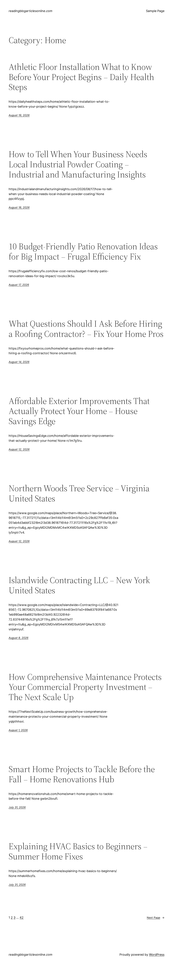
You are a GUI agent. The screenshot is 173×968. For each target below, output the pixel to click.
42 (21, 917)
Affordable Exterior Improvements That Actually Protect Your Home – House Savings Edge (79, 411)
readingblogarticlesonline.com (30, 11)
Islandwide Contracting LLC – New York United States (79, 585)
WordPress (156, 954)
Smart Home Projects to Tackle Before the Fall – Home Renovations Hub (82, 774)
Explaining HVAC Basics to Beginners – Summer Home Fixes (78, 851)
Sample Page (155, 11)
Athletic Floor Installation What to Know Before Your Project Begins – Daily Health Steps (81, 77)
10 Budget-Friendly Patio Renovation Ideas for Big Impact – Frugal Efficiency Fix (83, 251)
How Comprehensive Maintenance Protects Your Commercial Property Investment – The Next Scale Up (85, 687)
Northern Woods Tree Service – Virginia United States (79, 493)
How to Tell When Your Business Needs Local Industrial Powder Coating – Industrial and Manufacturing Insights (78, 164)
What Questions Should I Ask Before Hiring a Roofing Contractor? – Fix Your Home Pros (86, 329)
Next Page (155, 917)
